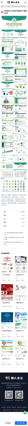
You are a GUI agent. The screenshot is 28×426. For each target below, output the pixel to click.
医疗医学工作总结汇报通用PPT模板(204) (21, 359)
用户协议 (9, 407)
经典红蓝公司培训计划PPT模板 (21, 274)
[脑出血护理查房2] (7, 320)
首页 (2, 6)
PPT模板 (7, 6)
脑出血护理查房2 (7, 331)
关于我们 (3, 407)
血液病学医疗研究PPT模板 (7, 303)
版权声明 (19, 407)
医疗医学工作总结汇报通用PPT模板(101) (7, 359)
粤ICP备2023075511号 (19, 410)
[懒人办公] (13, 2)
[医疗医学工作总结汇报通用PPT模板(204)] (21, 348)
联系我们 (24, 407)
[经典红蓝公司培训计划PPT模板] (21, 264)
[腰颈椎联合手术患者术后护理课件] (21, 292)
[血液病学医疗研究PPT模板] (7, 292)
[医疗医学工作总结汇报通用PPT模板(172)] (21, 320)
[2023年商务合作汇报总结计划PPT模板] (7, 264)
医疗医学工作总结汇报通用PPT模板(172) (21, 331)
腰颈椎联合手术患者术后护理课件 (21, 303)
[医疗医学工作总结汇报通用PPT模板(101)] (7, 348)
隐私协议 (14, 407)
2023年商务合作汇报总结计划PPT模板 (7, 274)
